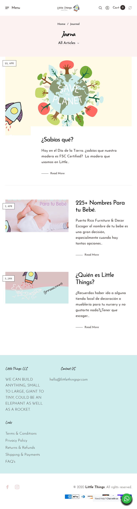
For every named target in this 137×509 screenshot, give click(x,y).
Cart (118, 7)
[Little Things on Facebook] (7, 487)
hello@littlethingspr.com (69, 379)
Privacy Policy (16, 440)
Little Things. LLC (16, 368)
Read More (57, 173)
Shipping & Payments (22, 455)
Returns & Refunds (20, 448)
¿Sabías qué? (57, 140)
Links (8, 422)
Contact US (67, 368)
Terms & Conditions (21, 433)
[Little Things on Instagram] (17, 487)
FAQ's (10, 462)
